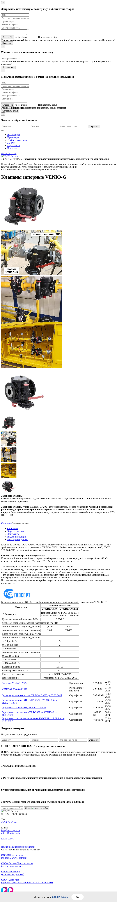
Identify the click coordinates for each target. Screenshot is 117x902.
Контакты (12, 148)
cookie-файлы (60, 897)
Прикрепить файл (47, 37)
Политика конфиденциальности (18, 847)
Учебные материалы (17, 140)
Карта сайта (13, 145)
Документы (13, 534)
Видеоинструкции (17, 536)
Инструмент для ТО (17, 539)
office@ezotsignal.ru (11, 833)
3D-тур (11, 142)
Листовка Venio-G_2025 (14, 683)
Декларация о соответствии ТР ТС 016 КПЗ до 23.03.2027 (32, 695)
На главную (13, 134)
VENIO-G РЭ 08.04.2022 (14, 689)
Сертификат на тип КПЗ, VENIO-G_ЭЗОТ (24, 707)
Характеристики (16, 531)
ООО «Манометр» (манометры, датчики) (12, 873)
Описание (6, 523)
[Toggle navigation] (2, 130)
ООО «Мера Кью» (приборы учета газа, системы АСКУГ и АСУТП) (27, 881)
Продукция (13, 137)
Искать (28, 808)
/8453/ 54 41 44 (8, 153)
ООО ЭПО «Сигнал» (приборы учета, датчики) (14, 856)
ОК (77, 897)
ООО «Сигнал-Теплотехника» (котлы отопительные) (17, 864)
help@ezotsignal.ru (10, 830)
